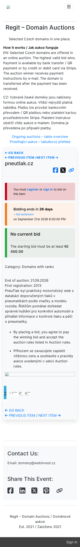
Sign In (71, 542)
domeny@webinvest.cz (36, 463)
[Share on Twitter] (34, 491)
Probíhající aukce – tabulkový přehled (40, 142)
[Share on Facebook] (10, 491)
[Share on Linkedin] (22, 491)
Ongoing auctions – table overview (40, 136)
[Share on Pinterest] (46, 491)
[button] (71, 170)
